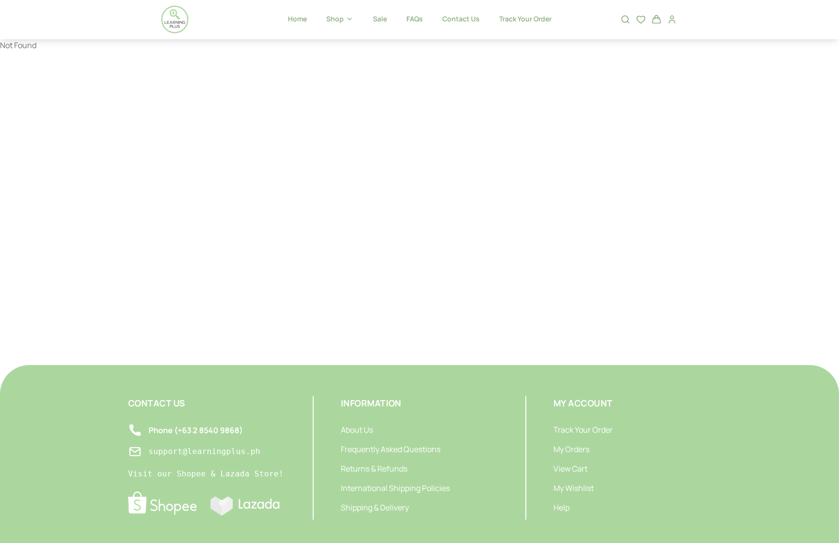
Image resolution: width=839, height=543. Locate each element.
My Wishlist (574, 488)
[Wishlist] (641, 19)
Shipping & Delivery (375, 507)
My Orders (571, 449)
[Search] (625, 19)
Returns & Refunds (374, 468)
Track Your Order (525, 18)
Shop (335, 18)
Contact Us (461, 18)
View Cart (570, 468)
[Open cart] (656, 19)
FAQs (414, 18)
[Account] (672, 19)
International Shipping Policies (395, 488)
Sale (380, 18)
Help (562, 507)
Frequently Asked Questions (390, 449)
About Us (357, 429)
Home (297, 18)
